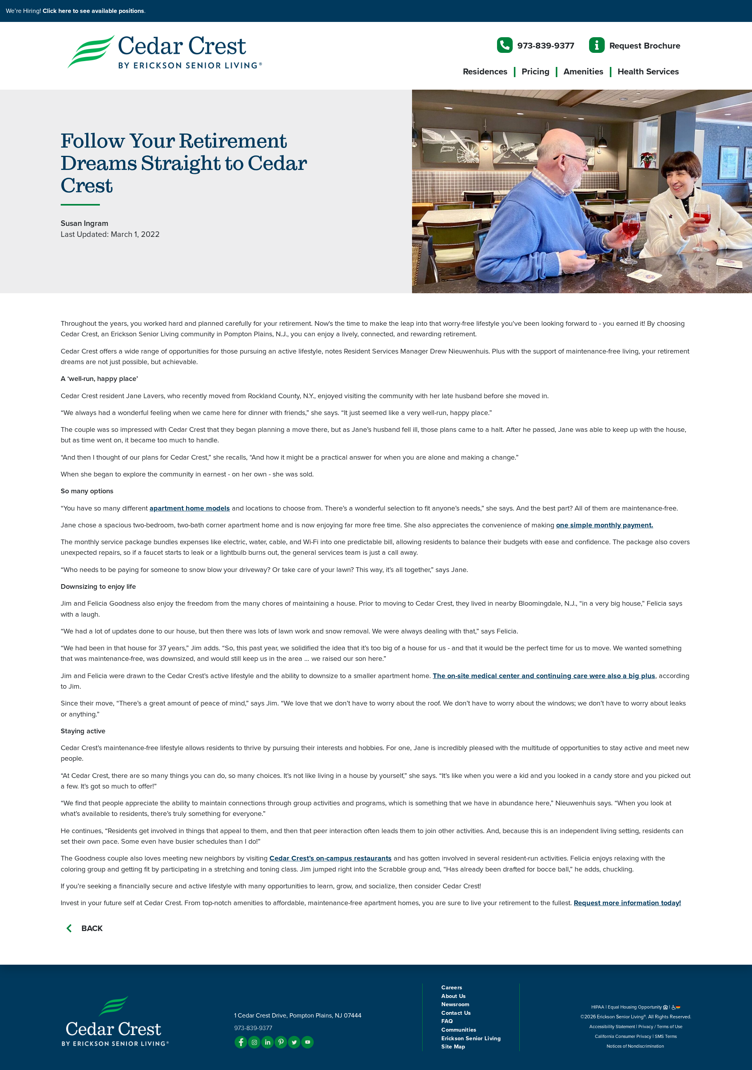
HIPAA (597, 1007)
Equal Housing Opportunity (635, 1007)
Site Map (453, 1046)
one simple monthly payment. (604, 525)
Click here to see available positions (93, 11)
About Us (453, 996)
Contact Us (456, 1013)
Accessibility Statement (612, 1026)
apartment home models (190, 508)
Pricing (536, 71)
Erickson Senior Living (471, 1038)
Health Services (648, 71)
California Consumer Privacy (623, 1036)
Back (92, 928)
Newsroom (455, 1004)
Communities (458, 1030)
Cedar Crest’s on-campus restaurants (330, 858)
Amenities (584, 71)
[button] (180, 51)
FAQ (447, 1021)
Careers (451, 987)
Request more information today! (627, 903)
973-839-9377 (545, 45)
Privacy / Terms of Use (660, 1026)
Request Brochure (644, 45)
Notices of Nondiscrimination (636, 1046)
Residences (485, 71)
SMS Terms (666, 1036)
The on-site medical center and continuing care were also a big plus (544, 675)
